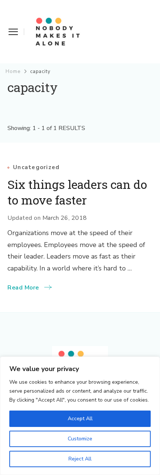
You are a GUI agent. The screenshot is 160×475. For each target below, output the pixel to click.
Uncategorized (36, 167)
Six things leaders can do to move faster (77, 192)
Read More (23, 288)
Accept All (80, 418)
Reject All (80, 458)
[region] (80, 416)
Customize (80, 438)
